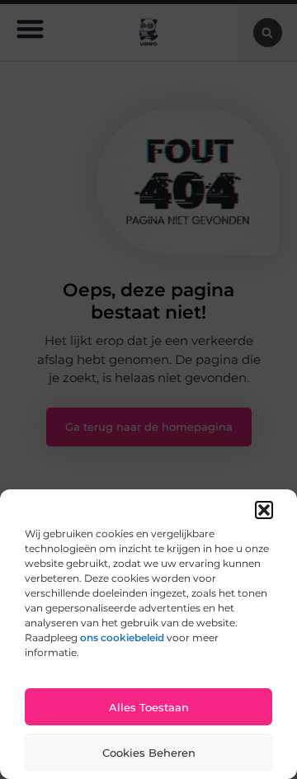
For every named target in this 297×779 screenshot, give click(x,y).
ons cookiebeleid (122, 637)
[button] (264, 510)
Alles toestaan (149, 707)
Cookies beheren (149, 752)
